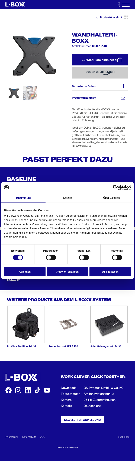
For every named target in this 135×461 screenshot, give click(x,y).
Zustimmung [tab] (23, 197)
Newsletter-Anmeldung (82, 419)
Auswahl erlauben (67, 271)
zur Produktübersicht (108, 17)
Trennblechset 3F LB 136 (63, 346)
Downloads (68, 388)
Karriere (66, 400)
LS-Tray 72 (13, 280)
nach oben (124, 436)
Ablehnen (25, 271)
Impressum (11, 436)
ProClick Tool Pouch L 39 (21, 346)
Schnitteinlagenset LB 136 (105, 346)
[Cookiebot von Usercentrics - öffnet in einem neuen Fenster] (115, 187)
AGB (42, 436)
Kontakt (66, 406)
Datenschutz (29, 436)
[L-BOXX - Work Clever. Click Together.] (15, 4)
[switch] (51, 257)
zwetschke (74, 447)
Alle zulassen (110, 271)
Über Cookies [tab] (111, 197)
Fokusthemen (70, 394)
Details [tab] (67, 197)
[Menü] (126, 5)
